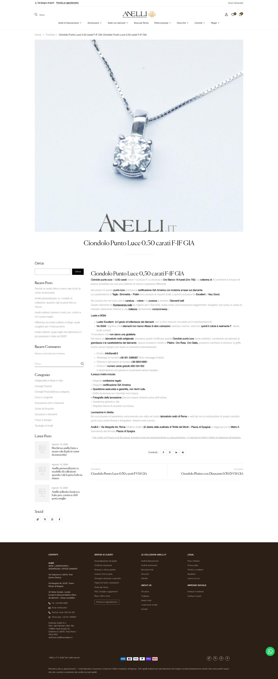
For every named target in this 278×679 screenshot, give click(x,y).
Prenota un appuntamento (67, 3)
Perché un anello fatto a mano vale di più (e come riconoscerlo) (65, 451)
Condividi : (153, 452)
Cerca (39, 263)
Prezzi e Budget (43, 420)
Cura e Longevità (44, 397)
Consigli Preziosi (43, 386)
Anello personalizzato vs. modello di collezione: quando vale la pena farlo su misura (55, 302)
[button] (44, 2)
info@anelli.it (238, 3)
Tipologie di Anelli (44, 426)
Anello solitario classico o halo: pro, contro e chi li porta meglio (66, 495)
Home (38, 35)
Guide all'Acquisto (44, 409)
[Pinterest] (183, 452)
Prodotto (50, 35)
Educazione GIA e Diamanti (49, 403)
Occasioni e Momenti (46, 414)
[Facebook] (163, 452)
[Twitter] (170, 452)
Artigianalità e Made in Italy (49, 381)
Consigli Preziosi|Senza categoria (52, 392)
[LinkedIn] (176, 452)
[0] (232, 15)
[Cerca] (82, 363)
